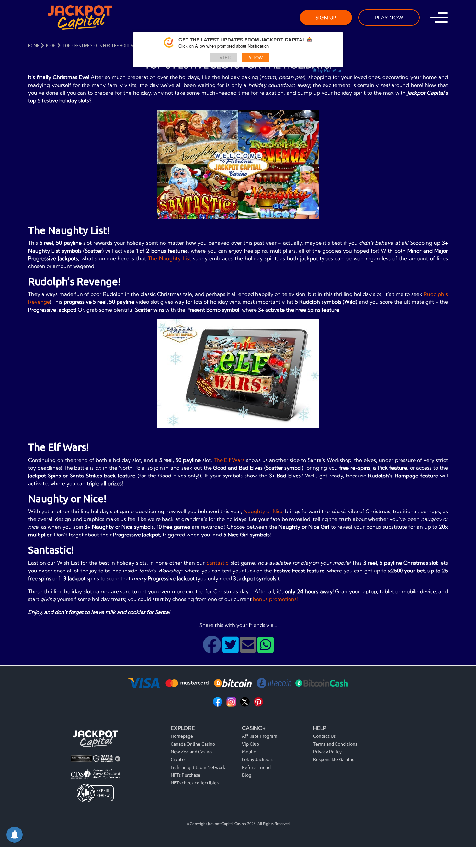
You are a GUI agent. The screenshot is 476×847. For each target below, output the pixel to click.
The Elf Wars (229, 460)
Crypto (178, 759)
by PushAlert (330, 70)
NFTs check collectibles (195, 782)
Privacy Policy (327, 751)
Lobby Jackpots (257, 759)
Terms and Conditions (335, 744)
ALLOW (255, 57)
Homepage (182, 736)
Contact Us (324, 736)
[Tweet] (231, 649)
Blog (246, 775)
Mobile (249, 751)
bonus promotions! (275, 599)
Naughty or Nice (264, 511)
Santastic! (218, 562)
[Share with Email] (248, 649)
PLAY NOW (389, 17)
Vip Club (250, 744)
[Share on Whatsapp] (265, 649)
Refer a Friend (256, 767)
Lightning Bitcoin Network (198, 767)
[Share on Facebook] (212, 649)
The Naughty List (169, 258)
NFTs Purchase (185, 774)
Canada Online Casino (193, 744)
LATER (224, 57)
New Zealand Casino (191, 751)
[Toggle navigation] (439, 17)
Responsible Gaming (334, 759)
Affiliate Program (259, 736)
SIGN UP (325, 17)
